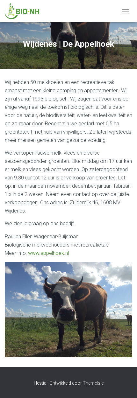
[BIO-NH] (24, 11)
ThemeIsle (93, 383)
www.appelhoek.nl (48, 253)
